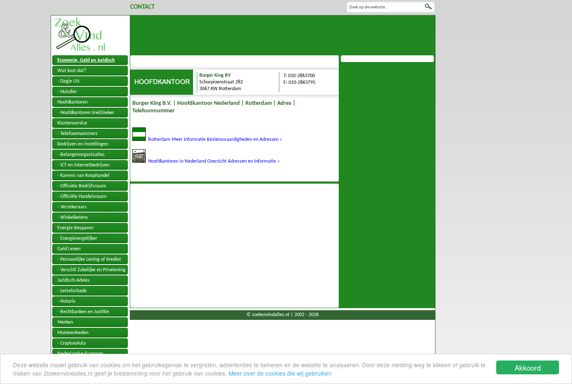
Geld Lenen (68, 249)
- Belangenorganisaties (81, 154)
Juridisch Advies (73, 280)
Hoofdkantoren (72, 102)
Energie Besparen (75, 228)
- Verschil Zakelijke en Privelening (91, 269)
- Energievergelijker (77, 238)
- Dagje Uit (68, 81)
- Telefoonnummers (77, 133)
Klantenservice (72, 123)
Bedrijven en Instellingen (82, 144)
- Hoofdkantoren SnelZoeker (85, 112)
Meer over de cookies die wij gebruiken (280, 373)
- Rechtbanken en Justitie (83, 311)
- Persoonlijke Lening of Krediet (89, 259)
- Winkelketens (72, 217)
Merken (65, 322)
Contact (142, 7)
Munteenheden (72, 332)
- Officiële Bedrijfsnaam (81, 186)
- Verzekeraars (72, 207)
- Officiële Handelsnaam (82, 196)
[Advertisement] (282, 34)
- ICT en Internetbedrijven (83, 165)
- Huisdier (67, 91)
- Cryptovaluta (71, 343)
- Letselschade (72, 290)
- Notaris (66, 301)
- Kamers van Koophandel (83, 175)
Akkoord (528, 367)
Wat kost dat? (71, 70)
